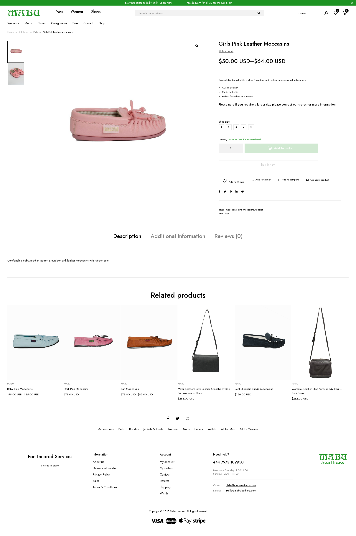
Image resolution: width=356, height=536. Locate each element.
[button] (196, 45)
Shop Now (166, 3)
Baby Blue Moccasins (20, 389)
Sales (96, 481)
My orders (166, 468)
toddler (259, 209)
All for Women (249, 429)
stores (302, 104)
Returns (164, 481)
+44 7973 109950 (228, 462)
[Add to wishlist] (261, 180)
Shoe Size (224, 122)
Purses (198, 429)
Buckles (134, 429)
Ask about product (319, 180)
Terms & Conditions (105, 487)
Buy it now (268, 164)
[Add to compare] (288, 180)
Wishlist (164, 493)
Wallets (211, 429)
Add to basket (284, 148)
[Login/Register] (326, 13)
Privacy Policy (101, 474)
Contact (302, 13)
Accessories (106, 429)
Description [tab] (127, 236)
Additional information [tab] (178, 236)
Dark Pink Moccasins (76, 389)
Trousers (173, 429)
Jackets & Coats (153, 429)
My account (167, 462)
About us (98, 462)
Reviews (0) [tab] (229, 236)
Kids (35, 32)
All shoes (23, 32)
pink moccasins (246, 209)
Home (10, 32)
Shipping (165, 487)
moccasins (231, 209)
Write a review (226, 50)
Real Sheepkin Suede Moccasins (254, 389)
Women (76, 11)
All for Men (228, 429)
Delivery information (105, 468)
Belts (121, 429)
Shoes (96, 11)
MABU (10, 383)
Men (59, 11)
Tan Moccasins (130, 389)
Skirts (186, 429)
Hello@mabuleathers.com (241, 485)
